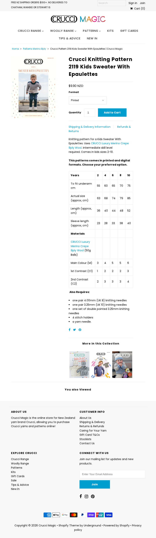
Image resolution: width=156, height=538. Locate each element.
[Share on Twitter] (75, 330)
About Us (85, 418)
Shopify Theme (69, 525)
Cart (139, 8)
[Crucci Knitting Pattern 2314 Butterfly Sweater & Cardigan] (101, 363)
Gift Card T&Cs (90, 435)
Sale (14, 480)
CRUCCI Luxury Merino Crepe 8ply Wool (80, 246)
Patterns (16, 468)
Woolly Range (20, 463)
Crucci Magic (47, 525)
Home (15, 48)
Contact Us (87, 443)
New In (15, 489)
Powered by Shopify (116, 525)
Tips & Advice (20, 485)
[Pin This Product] (80, 330)
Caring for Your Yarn (93, 430)
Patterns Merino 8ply (34, 48)
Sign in (133, 3)
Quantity (75, 112)
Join (142, 3)
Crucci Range (20, 459)
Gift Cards (18, 476)
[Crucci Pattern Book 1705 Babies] (122, 363)
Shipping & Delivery (92, 422)
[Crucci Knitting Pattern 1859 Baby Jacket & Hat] (79, 363)
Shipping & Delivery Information (90, 127)
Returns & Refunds (92, 426)
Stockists (85, 439)
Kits (13, 472)
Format (74, 92)
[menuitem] (31, 30)
